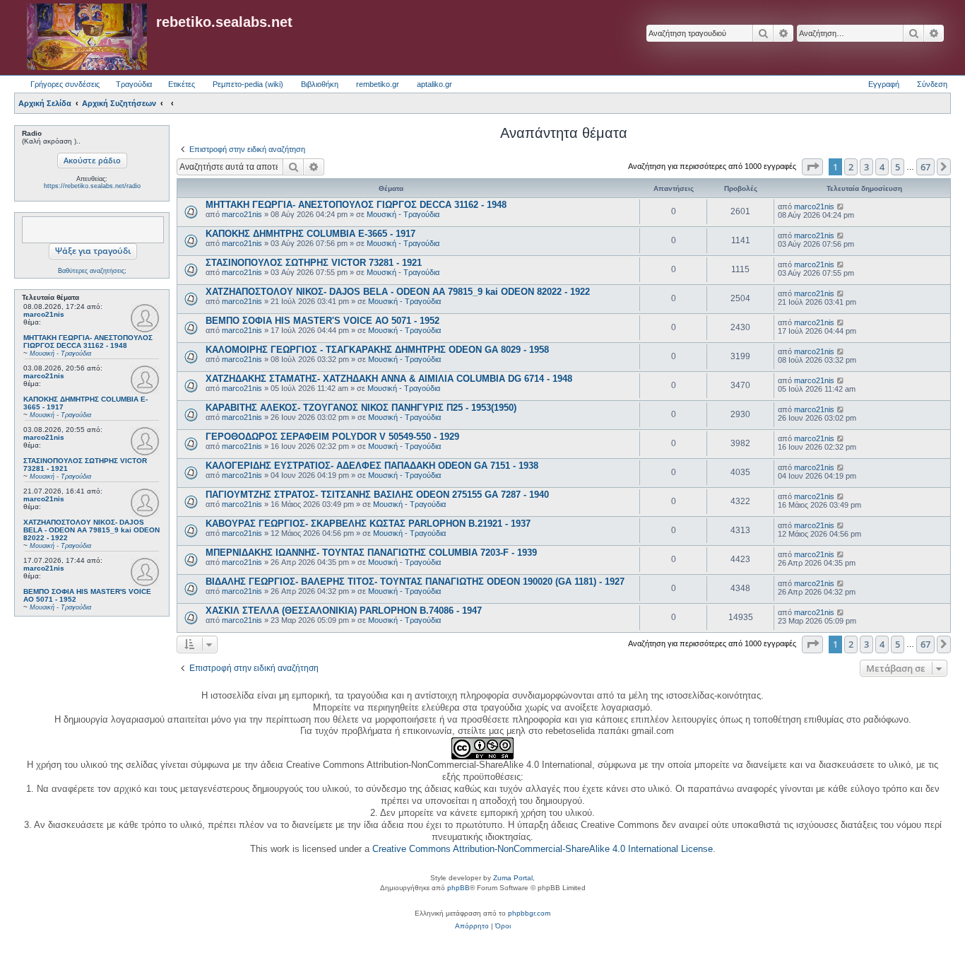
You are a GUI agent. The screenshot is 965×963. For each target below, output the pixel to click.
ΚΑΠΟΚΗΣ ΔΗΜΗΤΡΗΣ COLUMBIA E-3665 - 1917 (310, 233)
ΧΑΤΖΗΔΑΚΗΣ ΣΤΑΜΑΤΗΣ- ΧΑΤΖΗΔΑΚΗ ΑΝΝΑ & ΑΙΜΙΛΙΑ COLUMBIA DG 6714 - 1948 (389, 378)
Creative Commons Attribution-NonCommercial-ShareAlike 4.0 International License (542, 849)
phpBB (458, 888)
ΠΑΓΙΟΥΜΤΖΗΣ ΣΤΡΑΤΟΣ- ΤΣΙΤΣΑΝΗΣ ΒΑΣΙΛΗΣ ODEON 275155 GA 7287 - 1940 (377, 494)
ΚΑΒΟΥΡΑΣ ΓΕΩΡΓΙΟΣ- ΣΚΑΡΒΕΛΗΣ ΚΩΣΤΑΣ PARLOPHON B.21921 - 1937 (368, 523)
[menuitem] (472, 926)
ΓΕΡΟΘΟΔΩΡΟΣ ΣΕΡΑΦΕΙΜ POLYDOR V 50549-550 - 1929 (332, 436)
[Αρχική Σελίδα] (87, 37)
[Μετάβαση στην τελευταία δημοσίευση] (841, 206)
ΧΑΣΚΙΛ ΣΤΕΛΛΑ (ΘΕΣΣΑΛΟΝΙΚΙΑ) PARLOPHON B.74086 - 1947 (344, 610)
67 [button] (925, 166)
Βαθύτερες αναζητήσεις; (92, 270)
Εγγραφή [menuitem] (883, 84)
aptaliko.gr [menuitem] (434, 84)
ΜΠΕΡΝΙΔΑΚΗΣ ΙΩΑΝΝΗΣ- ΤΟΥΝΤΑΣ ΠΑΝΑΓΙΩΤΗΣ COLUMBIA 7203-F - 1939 (371, 552)
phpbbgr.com (529, 913)
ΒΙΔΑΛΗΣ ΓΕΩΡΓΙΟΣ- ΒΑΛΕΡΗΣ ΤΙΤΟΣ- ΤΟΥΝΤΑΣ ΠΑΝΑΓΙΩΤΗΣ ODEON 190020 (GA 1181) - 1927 (415, 581)
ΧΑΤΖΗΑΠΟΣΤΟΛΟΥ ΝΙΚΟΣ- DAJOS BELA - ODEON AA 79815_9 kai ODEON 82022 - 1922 (398, 291)
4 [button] (882, 166)
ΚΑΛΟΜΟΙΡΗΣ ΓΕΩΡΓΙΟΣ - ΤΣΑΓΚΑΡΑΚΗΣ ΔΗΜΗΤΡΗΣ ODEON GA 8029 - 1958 (377, 349)
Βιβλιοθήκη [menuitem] (319, 84)
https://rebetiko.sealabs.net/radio (92, 185)
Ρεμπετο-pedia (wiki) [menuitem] (248, 84)
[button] (812, 166)
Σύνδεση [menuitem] (932, 84)
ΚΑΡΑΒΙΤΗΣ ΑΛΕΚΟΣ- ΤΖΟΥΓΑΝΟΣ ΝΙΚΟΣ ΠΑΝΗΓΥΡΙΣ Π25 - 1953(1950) (361, 407)
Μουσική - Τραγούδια (403, 214)
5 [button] (897, 166)
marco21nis (43, 314)
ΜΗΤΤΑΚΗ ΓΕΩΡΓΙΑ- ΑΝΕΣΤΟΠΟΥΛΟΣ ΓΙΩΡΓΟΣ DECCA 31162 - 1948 (356, 204)
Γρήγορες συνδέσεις (65, 84)
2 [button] (850, 166)
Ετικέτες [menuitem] (181, 84)
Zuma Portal (513, 878)
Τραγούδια (134, 84)
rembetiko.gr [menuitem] (377, 84)
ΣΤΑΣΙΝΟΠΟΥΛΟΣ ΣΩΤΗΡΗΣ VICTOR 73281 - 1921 (314, 262)
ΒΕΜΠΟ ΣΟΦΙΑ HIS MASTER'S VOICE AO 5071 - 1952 (322, 320)
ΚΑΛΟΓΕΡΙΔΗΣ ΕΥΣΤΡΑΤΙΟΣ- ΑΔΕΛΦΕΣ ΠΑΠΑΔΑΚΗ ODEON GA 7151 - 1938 (372, 465)
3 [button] (866, 166)
